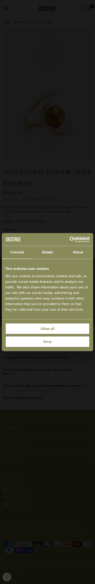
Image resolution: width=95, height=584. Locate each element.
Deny (47, 342)
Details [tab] (47, 252)
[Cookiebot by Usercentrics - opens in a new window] (69, 239)
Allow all (47, 329)
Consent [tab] (17, 252)
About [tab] (78, 252)
